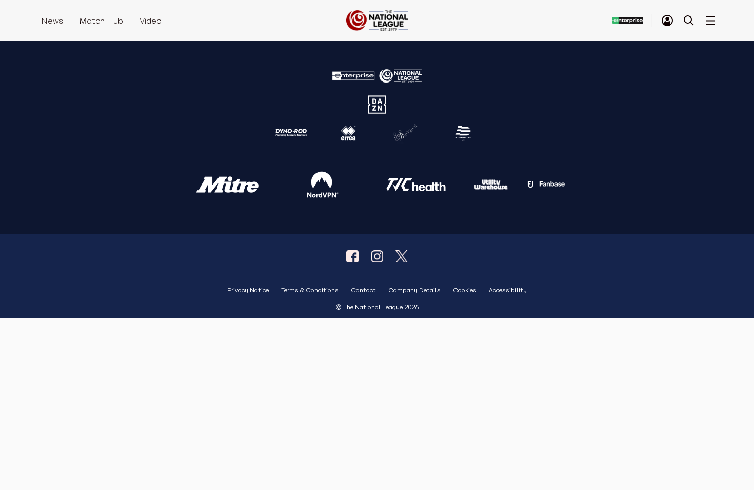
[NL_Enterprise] (401, 256)
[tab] (667, 20)
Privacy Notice (248, 290)
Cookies (465, 290)
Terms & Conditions (310, 290)
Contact (363, 290)
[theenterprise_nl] (377, 256)
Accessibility (508, 290)
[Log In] (667, 20)
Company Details (414, 290)
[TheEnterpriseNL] (352, 256)
